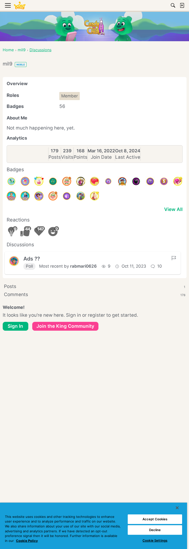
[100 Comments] (53, 196)
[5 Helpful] (177, 181)
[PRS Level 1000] (25, 196)
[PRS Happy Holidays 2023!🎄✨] (80, 181)
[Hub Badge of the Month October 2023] (150, 181)
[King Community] (20, 5)
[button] (14, 261)
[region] (93, 526)
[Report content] (174, 258)
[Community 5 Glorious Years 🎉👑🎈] (108, 181)
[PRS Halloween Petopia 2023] (122, 181)
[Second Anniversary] (39, 181)
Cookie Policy (27, 541)
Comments (94, 294)
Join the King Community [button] (65, 326)
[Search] (173, 5)
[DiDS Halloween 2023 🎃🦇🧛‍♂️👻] (136, 181)
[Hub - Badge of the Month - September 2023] (66, 196)
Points (80, 157)
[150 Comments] (66, 181)
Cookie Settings (154, 540)
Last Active (127, 157)
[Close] (177, 507)
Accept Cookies (155, 519)
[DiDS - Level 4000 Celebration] (39, 196)
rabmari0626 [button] (83, 266)
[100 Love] (94, 181)
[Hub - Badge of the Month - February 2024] (53, 181)
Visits (67, 157)
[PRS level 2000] (11, 196)
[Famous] (94, 196)
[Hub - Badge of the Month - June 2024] (11, 181)
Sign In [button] (15, 326)
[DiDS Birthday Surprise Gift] (80, 196)
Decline (155, 530)
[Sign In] (181, 5)
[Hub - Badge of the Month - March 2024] (25, 181)
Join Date (101, 157)
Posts (54, 157)
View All (173, 209)
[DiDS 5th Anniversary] (164, 181)
